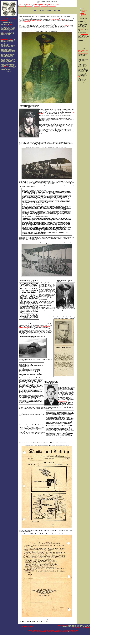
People (40, 630)
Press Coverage (72, 631)
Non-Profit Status (75, 630)
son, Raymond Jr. (62, 401)
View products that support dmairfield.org (8, 19)
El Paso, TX (66, 25)
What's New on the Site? (27, 626)
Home (30, 630)
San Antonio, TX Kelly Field (56, 19)
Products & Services (36, 631)
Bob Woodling (84, 34)
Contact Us (61, 625)
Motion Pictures (62, 630)
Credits (66, 625)
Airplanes (48, 630)
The (2, 39)
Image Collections (57, 631)
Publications (50, 631)
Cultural (57, 630)
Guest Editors (65, 631)
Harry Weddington (25, 21)
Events (52, 630)
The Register (35, 630)
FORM (4, 32)
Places (44, 630)
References (43, 631)
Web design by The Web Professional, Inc (81, 627)
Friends (68, 630)
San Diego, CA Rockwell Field (34, 20)
